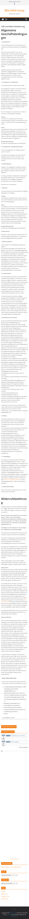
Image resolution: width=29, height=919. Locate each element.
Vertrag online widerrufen (9, 726)
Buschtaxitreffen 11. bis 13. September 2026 (11, 867)
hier (21, 461)
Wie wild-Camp (14, 10)
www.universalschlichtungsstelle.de (12, 479)
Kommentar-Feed (5, 896)
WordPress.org (4, 898)
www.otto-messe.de (14, 859)
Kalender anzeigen (23, 747)
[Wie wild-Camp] (3, 19)
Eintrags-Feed (4, 894)
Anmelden (3, 891)
